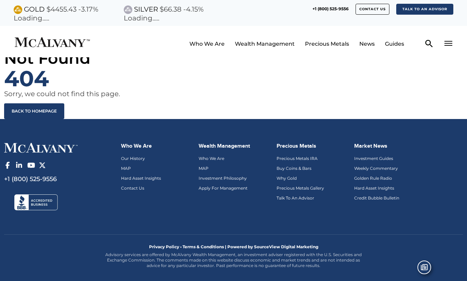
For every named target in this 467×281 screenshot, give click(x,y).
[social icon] (7, 165)
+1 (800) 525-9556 (330, 8)
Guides (394, 44)
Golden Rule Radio (373, 178)
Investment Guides (373, 158)
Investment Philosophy (223, 178)
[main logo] (66, 43)
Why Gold (287, 178)
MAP (126, 168)
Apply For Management (223, 188)
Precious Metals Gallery (300, 188)
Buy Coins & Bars (294, 168)
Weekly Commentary (376, 168)
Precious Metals (327, 44)
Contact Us (132, 188)
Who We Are (207, 44)
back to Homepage (34, 111)
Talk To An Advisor (295, 198)
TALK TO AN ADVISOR (424, 9)
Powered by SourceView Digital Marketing (272, 246)
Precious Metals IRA (297, 158)
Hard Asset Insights (141, 178)
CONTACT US (372, 9)
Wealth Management (265, 44)
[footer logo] (41, 147)
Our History (133, 158)
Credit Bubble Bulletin (376, 198)
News (367, 44)
